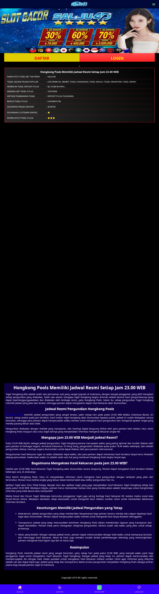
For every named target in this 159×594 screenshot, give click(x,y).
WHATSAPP (99, 592)
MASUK (20, 592)
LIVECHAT (139, 592)
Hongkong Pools (14, 414)
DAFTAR (41, 58)
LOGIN (117, 58)
